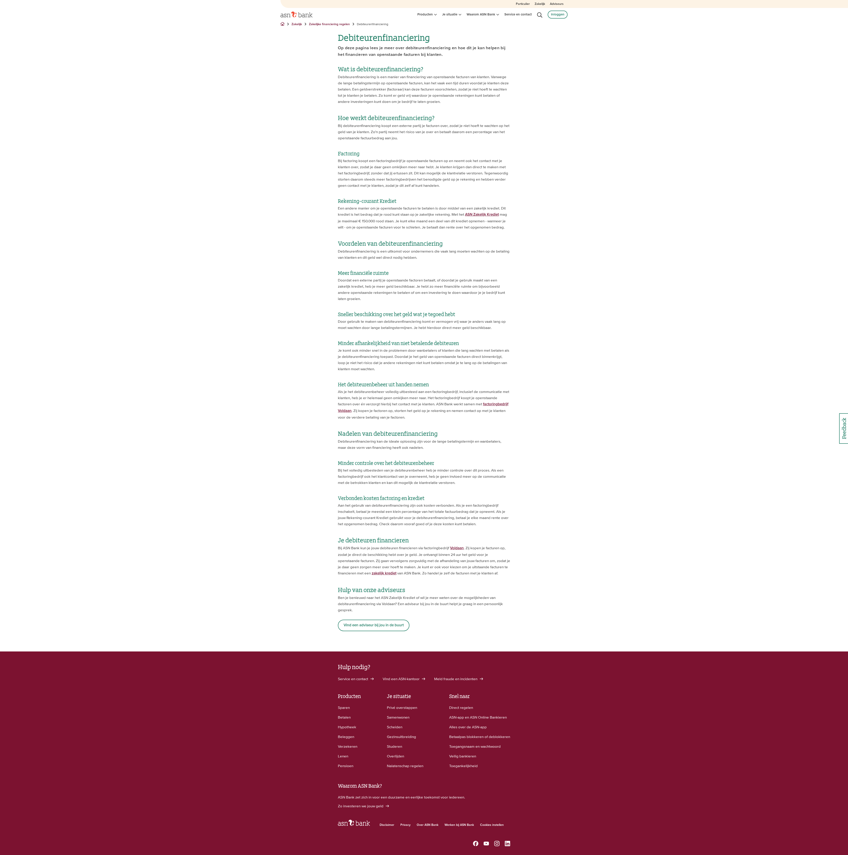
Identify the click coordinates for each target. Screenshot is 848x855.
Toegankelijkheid (463, 766)
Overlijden (395, 756)
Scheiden (394, 727)
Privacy (405, 825)
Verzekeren (347, 746)
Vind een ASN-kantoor (401, 679)
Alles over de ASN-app (468, 727)
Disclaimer (387, 825)
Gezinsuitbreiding (401, 736)
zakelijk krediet (384, 573)
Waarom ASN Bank (481, 14)
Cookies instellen (492, 825)
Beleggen (346, 736)
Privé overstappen (402, 707)
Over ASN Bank (427, 825)
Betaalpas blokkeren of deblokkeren (479, 736)
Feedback (843, 428)
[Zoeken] (539, 15)
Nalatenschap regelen (405, 766)
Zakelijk (540, 4)
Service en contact (518, 14)
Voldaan (457, 548)
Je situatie (449, 14)
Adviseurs (557, 4)
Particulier (523, 4)
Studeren (394, 746)
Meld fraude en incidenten (456, 679)
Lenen (343, 756)
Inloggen (557, 14)
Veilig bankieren (462, 756)
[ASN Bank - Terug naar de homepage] (354, 824)
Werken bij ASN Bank (459, 825)
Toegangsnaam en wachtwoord (475, 746)
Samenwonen (398, 717)
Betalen (344, 717)
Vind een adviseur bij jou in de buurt (374, 625)
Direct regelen (461, 707)
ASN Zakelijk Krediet (482, 215)
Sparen (344, 707)
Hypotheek (347, 727)
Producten (425, 14)
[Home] (296, 15)
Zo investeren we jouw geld (361, 806)
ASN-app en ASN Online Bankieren (478, 717)
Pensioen (345, 766)
